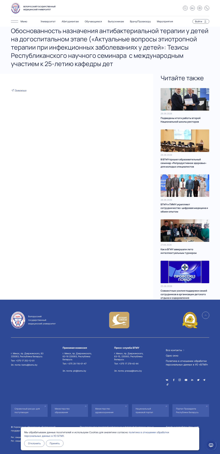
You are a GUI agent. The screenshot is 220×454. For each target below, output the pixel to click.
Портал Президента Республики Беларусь (187, 410)
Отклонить (34, 443)
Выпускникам (116, 21)
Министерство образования (62, 410)
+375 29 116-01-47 (77, 363)
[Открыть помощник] (211, 445)
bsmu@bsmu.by (29, 364)
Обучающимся (93, 21)
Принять (55, 443)
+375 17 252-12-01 (25, 360)
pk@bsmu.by (79, 370)
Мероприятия (165, 21)
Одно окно (172, 355)
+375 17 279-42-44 (128, 363)
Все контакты (174, 350)
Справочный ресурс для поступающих (27, 410)
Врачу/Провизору (140, 21)
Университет (48, 21)
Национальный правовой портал (144, 410)
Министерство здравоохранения (104, 410)
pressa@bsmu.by (133, 370)
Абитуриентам (70, 21)
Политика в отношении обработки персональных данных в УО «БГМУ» (187, 362)
